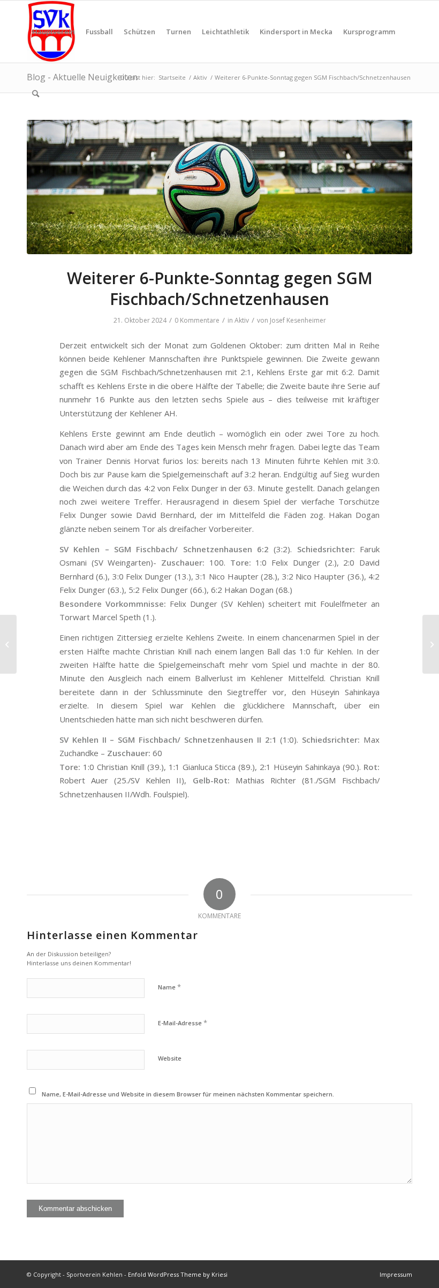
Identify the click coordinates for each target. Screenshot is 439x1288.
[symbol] (219, 187)
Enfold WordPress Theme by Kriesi (178, 1274)
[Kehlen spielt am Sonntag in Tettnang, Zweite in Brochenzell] (430, 644)
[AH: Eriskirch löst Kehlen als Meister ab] (8, 644)
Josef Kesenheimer (298, 320)
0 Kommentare (197, 320)
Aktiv (241, 320)
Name (169, 987)
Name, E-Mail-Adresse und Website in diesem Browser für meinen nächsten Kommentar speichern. (188, 1094)
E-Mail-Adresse (182, 1022)
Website (169, 1058)
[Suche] (35, 94)
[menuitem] (53, 32)
